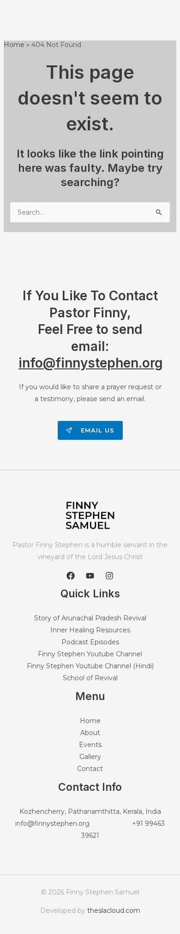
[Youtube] (90, 576)
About (90, 733)
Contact (90, 769)
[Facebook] (70, 576)
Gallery (90, 757)
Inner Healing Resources (90, 630)
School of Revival (90, 678)
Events (90, 745)
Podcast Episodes (90, 642)
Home (90, 721)
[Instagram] (109, 576)
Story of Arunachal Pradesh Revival (90, 618)
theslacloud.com (113, 910)
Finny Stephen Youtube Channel (90, 654)
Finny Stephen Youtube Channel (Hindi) (90, 666)
